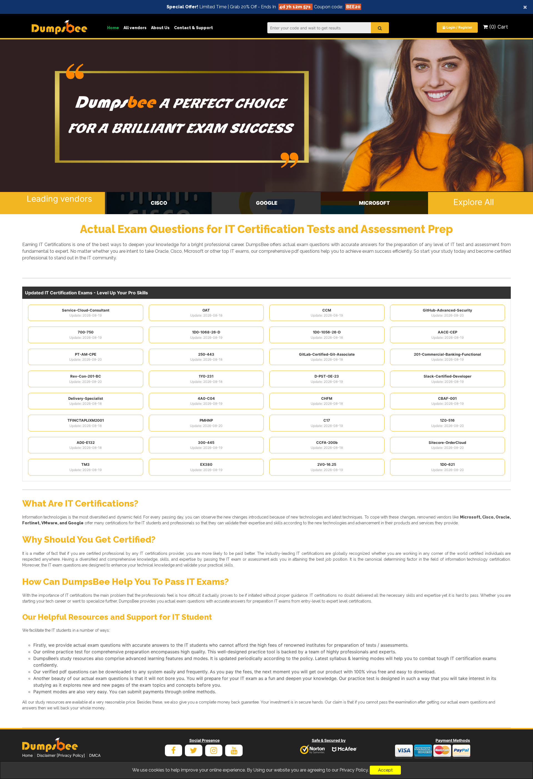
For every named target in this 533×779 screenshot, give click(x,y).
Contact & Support (193, 28)
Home (113, 28)
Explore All (473, 202)
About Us (160, 28)
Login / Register (459, 27)
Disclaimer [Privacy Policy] (61, 755)
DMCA (94, 755)
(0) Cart (498, 27)
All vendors (135, 28)
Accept (385, 770)
